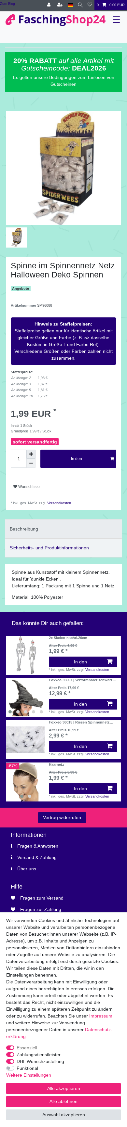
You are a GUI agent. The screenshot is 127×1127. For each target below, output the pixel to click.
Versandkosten (58, 503)
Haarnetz (56, 764)
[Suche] (80, 5)
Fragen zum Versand (42, 898)
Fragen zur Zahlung (40, 909)
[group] (25, 697)
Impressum (100, 1015)
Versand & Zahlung (37, 857)
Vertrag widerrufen (62, 817)
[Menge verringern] (30, 463)
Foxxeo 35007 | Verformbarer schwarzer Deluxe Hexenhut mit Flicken (82, 680)
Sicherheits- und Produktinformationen (49, 547)
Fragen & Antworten (37, 846)
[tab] (63, 528)
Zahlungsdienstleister (39, 1054)
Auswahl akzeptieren (63, 1114)
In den (76, 458)
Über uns (26, 868)
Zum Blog (7, 4)
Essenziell (27, 1047)
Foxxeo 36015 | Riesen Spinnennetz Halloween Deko (79, 722)
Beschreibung (24, 528)
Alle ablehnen (63, 1101)
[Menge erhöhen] (30, 454)
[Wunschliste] (89, 5)
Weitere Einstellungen (28, 1075)
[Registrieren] (60, 5)
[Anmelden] (49, 5)
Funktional (27, 1068)
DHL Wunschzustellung (40, 1061)
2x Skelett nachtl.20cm (68, 638)
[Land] (70, 5)
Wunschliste (28, 486)
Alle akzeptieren (63, 1088)
